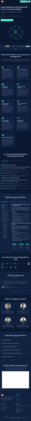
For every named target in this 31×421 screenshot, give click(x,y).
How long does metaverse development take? (15, 346)
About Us (17, 396)
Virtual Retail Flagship (5, 201)
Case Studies (18, 397)
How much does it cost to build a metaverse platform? (15, 343)
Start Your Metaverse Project (7, 20)
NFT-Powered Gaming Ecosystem (22, 201)
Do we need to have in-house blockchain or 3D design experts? (15, 353)
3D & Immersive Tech (4, 162)
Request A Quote (24, 1)
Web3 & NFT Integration (20, 160)
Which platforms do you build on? (15, 356)
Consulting (17, 399)
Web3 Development (4, 405)
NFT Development (3, 408)
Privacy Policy (13, 418)
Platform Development (12, 160)
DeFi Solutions (3, 410)
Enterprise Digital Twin (12, 201)
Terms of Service (17, 418)
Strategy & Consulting (5, 160)
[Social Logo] (16, 411)
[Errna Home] (8, 395)
